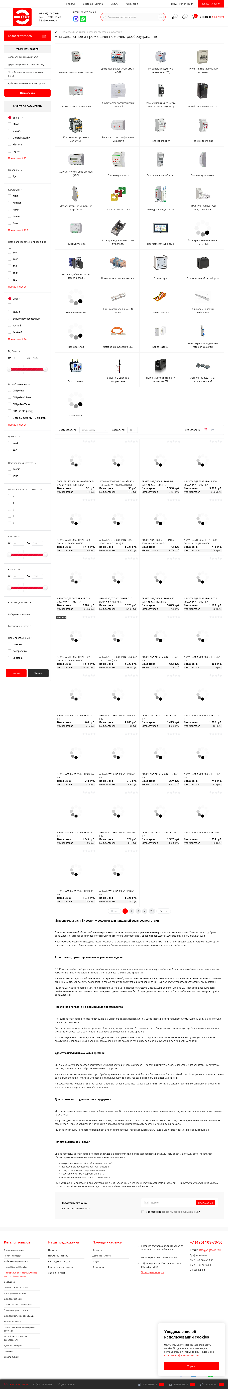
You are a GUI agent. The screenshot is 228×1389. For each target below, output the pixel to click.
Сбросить (38, 673)
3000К (16, 469)
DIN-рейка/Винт (21, 404)
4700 (15, 476)
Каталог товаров (20, 36)
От (9, 358)
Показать (16, 673)
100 (15, 252)
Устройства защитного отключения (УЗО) (25, 74)
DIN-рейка (18, 390)
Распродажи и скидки (59, 1261)
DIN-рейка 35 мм (22, 397)
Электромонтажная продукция (19, 1316)
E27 (15, 449)
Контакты (69, 4)
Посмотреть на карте (152, 1272)
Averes (16, 216)
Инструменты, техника (15, 1293)
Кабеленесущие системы (16, 1261)
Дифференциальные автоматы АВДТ (26, 64)
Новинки (8, 1351)
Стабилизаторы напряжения (18, 1304)
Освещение (9, 1282)
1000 (15, 259)
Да (14, 176)
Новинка (17, 644)
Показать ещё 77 (17, 158)
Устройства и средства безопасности (15, 1338)
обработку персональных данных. (180, 1211)
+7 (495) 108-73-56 (49, 13)
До (28, 358)
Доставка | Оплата (93, 4)
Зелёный (17, 332)
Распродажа (20, 651)
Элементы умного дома (16, 1310)
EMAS (16, 124)
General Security (21, 137)
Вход (174, 4)
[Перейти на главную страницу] (23, 17)
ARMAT (17, 209)
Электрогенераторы (14, 1250)
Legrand (17, 151)
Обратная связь (18, 1384)
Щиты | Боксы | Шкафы (15, 1267)
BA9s (15, 443)
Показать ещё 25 (17, 424)
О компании (132, 4)
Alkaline (17, 203)
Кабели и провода (13, 1255)
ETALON (17, 131)
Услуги (114, 4)
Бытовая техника (12, 1321)
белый (16, 312)
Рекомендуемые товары (60, 1267)
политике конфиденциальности (181, 1355)
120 (15, 266)
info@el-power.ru (48, 20)
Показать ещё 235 (18, 230)
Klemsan (17, 144)
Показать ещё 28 (17, 286)
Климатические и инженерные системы (19, 1329)
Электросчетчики (13, 1299)
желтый (17, 325)
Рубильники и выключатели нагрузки (26, 83)
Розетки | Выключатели (16, 1287)
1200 (15, 273)
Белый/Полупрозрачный (26, 318)
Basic (16, 223)
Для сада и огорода (13, 1345)
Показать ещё (27, 93)
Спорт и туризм (11, 1357)
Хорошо (191, 1366)
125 (15, 280)
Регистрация (186, 4)
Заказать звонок (211, 3)
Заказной (18, 658)
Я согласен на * (173, 1211)
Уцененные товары (57, 1272)
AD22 (16, 196)
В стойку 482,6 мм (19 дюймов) (29, 418)
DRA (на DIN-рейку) (23, 411)
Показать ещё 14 (17, 339)
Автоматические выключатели (23, 57)
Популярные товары (58, 1255)
